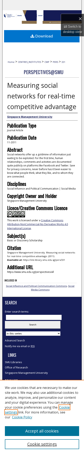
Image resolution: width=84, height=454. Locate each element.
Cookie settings (42, 444)
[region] (42, 417)
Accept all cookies (42, 431)
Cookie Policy (22, 417)
